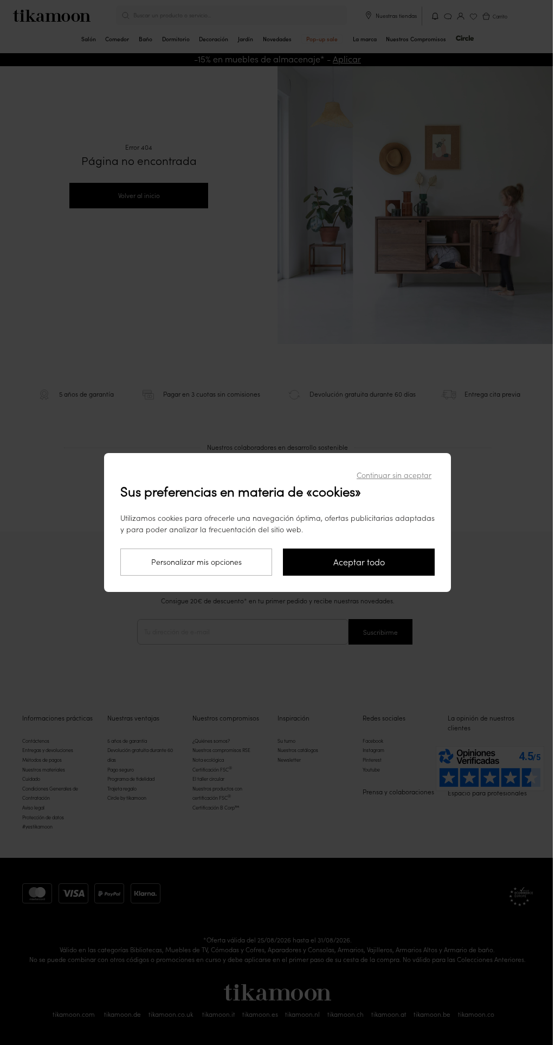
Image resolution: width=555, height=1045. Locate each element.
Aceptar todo (359, 562)
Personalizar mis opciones (196, 562)
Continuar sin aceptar (394, 475)
